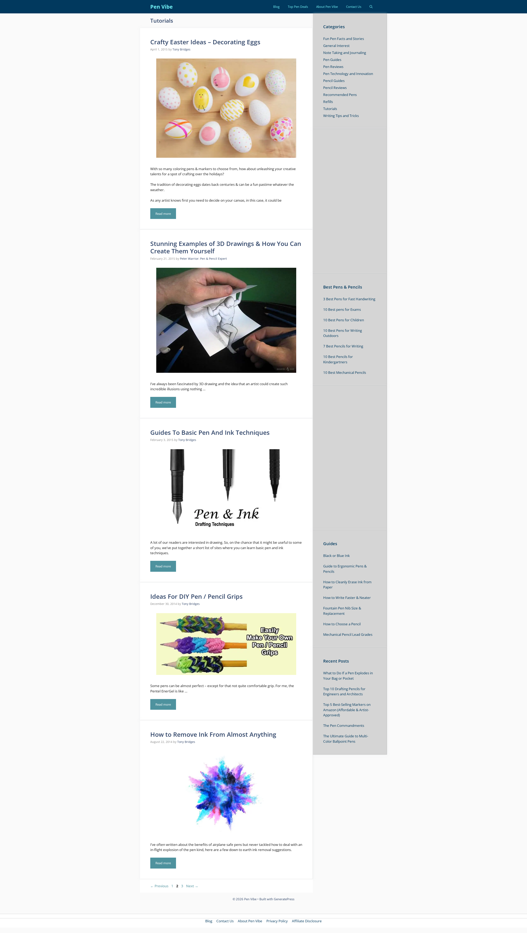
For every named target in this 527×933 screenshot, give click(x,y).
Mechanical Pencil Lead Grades (347, 634)
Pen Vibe (161, 6)
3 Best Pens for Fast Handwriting (349, 299)
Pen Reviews (333, 66)
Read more (163, 214)
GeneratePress (284, 899)
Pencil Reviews (335, 87)
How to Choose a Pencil (342, 624)
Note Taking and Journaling (344, 52)
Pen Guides (332, 59)
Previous (159, 886)
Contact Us (353, 7)
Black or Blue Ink (336, 555)
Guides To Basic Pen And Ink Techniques (210, 432)
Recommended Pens (340, 94)
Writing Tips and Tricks (341, 115)
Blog (276, 7)
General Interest (336, 45)
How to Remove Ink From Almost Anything (213, 734)
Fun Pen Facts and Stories (343, 38)
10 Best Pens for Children (343, 320)
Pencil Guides (334, 80)
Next (192, 886)
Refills (328, 101)
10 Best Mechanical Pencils (344, 372)
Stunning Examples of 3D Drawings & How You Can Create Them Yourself (225, 247)
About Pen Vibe (327, 7)
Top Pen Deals (298, 7)
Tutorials (330, 108)
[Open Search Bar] (371, 6)
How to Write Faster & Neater (347, 597)
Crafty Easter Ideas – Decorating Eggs (205, 42)
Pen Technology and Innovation (348, 73)
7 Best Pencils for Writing (343, 346)
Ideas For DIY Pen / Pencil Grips (196, 596)
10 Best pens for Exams (342, 309)
